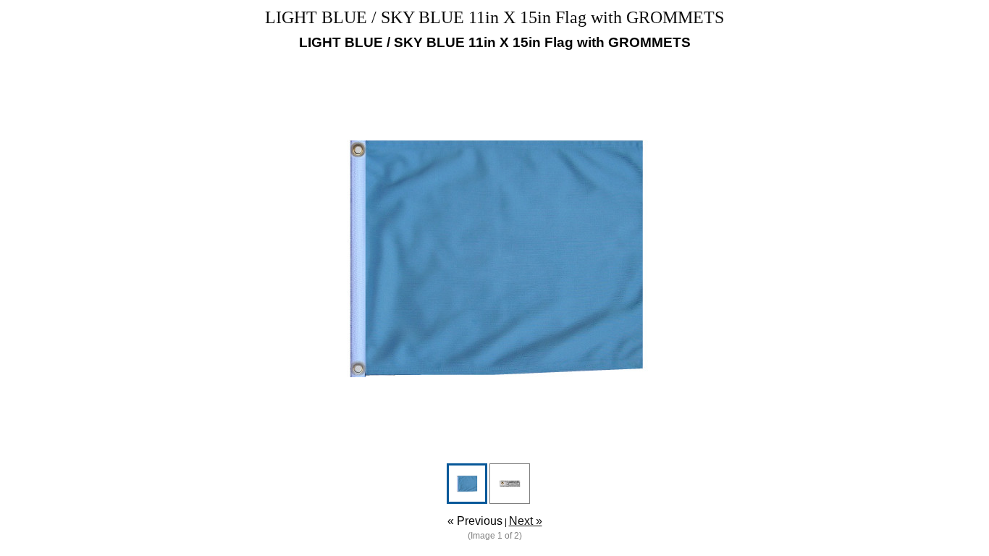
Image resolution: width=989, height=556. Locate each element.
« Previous (474, 521)
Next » (525, 521)
